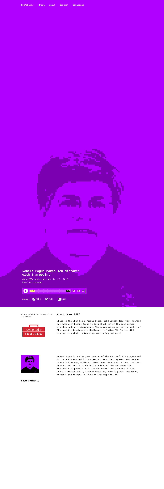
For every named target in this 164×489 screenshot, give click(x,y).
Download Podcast (32, 282)
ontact (64, 5)
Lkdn (63, 299)
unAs (27, 5)
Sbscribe (78, 5)
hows (42, 5)
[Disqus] (82, 427)
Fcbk (38, 299)
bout (52, 5)
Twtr (51, 299)
